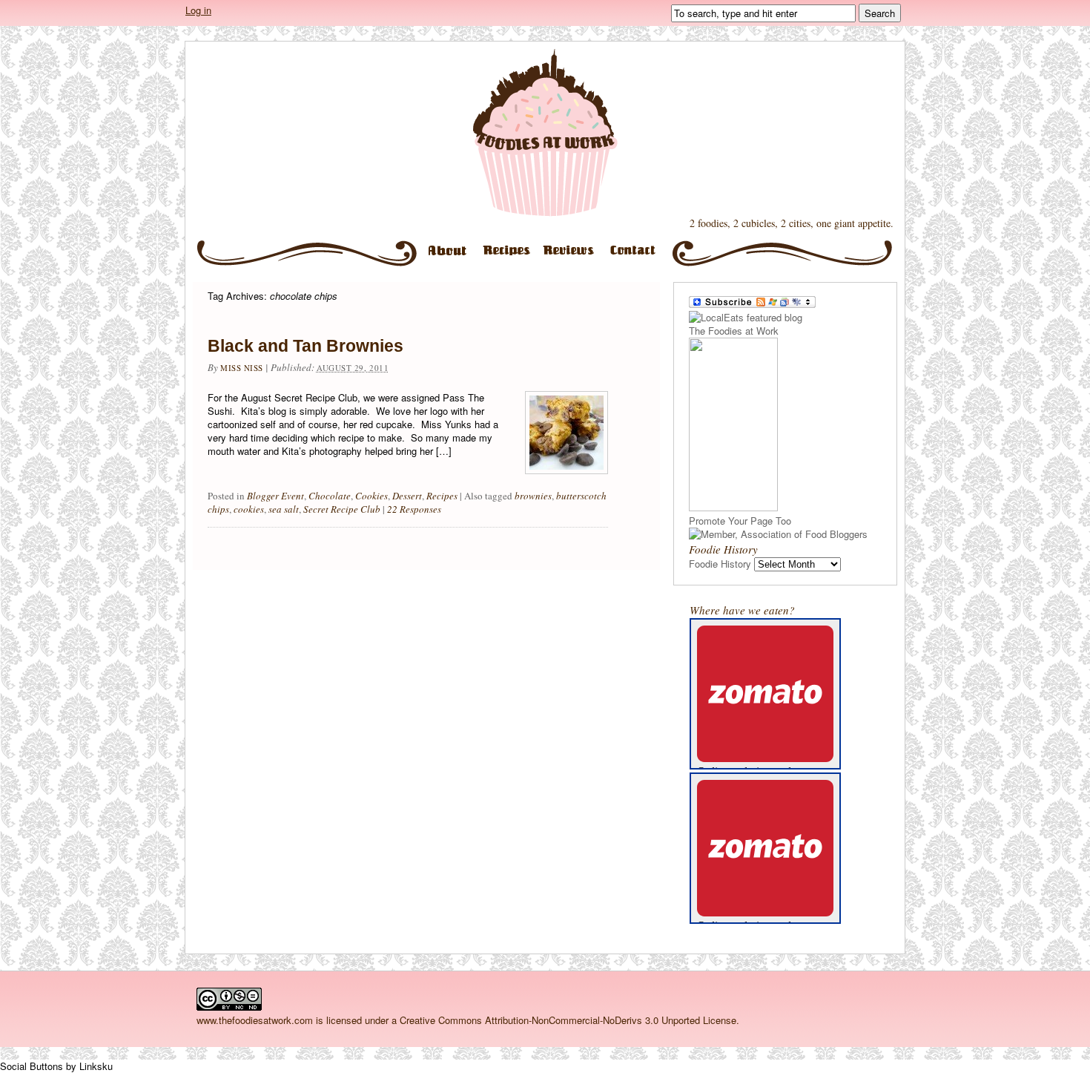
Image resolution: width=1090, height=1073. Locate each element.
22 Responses (414, 509)
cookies (249, 509)
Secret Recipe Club (341, 509)
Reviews (572, 256)
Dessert (407, 495)
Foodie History (720, 564)
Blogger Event (275, 495)
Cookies (371, 495)
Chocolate (329, 495)
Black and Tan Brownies (305, 345)
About (448, 256)
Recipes (509, 256)
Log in (198, 10)
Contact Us (638, 256)
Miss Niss (241, 367)
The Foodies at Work (545, 133)
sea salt (283, 509)
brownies (533, 495)
